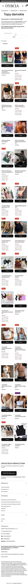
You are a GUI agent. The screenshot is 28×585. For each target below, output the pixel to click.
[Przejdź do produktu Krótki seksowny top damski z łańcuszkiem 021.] (7, 92)
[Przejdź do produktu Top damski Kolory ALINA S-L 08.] (7, 227)
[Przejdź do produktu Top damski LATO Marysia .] (20, 262)
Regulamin (3, 508)
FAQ (2, 521)
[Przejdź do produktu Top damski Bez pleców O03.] (20, 192)
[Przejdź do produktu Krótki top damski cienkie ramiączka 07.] (20, 92)
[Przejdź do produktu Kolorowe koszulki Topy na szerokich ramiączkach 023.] (7, 57)
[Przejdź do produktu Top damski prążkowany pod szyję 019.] (20, 371)
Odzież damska (14, 10)
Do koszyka (7, 100)
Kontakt (3, 519)
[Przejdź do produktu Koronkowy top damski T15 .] (20, 57)
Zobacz (7, 65)
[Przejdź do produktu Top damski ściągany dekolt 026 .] (7, 402)
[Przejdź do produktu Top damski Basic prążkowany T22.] (7, 192)
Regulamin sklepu (17, 476)
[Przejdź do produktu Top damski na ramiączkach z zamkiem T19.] (7, 297)
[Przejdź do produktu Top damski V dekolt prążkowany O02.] (7, 431)
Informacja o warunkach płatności (8, 499)
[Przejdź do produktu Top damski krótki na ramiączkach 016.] (7, 262)
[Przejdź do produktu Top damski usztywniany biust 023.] (20, 402)
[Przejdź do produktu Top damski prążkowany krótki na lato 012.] (7, 334)
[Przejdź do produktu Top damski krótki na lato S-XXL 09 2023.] (20, 227)
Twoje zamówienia (5, 487)
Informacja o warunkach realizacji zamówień (11, 504)
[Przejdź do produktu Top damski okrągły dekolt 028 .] (20, 297)
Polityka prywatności (6, 506)
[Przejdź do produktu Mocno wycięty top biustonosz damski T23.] (7, 157)
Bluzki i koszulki (23, 10)
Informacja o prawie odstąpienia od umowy (10, 502)
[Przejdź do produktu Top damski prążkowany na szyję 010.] (7, 371)
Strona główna (4, 10)
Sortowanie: (4, 41)
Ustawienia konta (5, 489)
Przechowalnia (4, 491)
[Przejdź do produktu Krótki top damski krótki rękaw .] (7, 127)
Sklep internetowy (13, 583)
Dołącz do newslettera (9, 473)
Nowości (3, 510)
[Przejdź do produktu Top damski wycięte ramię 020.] (20, 431)
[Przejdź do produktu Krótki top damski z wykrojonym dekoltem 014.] (20, 127)
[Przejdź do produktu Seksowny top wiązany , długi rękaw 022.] (20, 157)
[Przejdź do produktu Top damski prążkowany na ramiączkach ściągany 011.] (20, 334)
